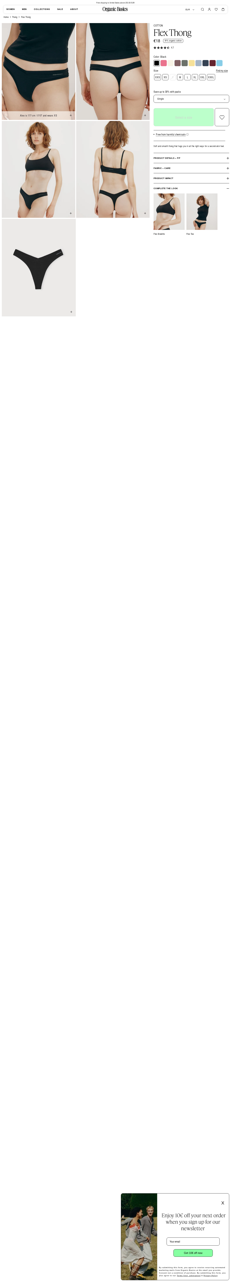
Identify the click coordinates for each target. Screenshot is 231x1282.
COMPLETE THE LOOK (166, 188)
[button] (202, 9)
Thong (14, 17)
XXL (202, 77)
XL (194, 77)
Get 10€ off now (193, 1252)
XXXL (211, 77)
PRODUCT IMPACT (163, 178)
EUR (188, 9)
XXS (157, 77)
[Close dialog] (225, 1197)
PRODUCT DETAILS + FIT (167, 158)
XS (165, 77)
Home (6, 17)
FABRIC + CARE (162, 168)
